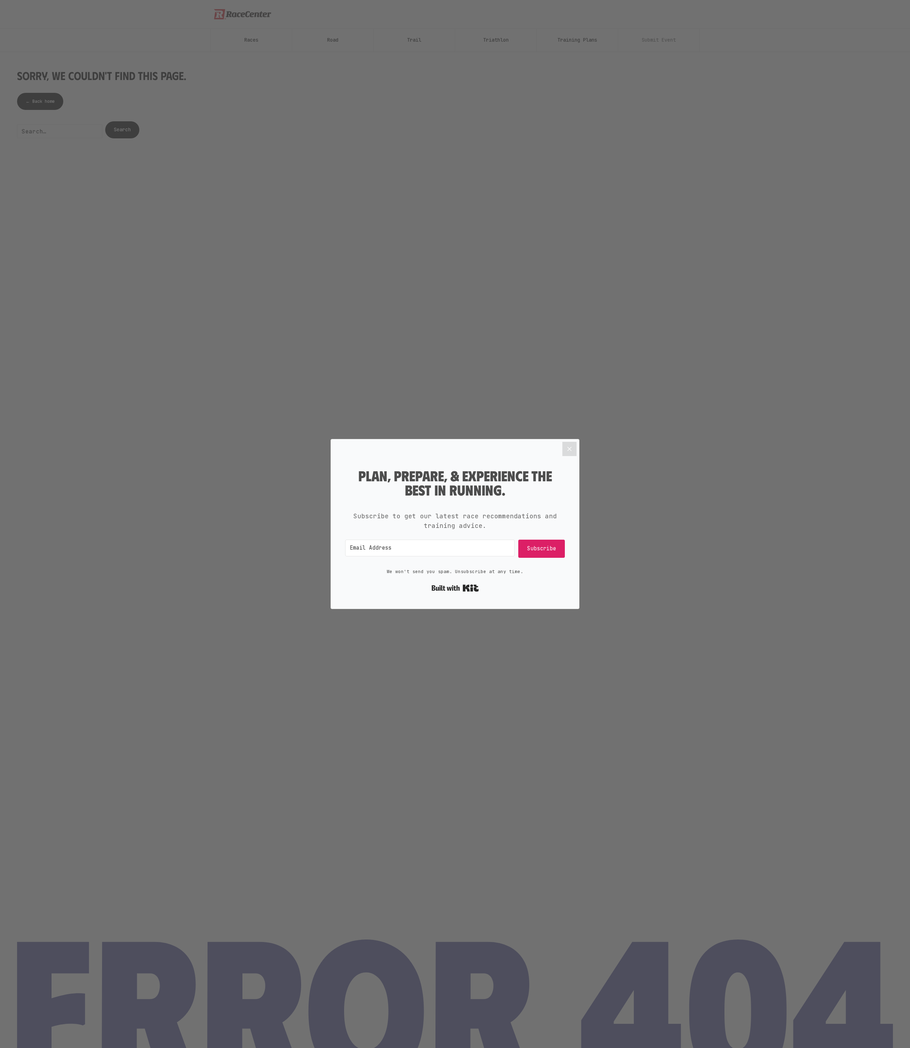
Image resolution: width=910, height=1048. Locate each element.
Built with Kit (455, 588)
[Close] (569, 449)
